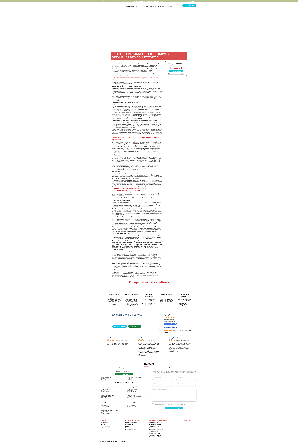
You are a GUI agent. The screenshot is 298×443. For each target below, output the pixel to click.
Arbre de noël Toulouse (155, 422)
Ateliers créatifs (162, 6)
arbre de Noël (154, 180)
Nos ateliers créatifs (130, 429)
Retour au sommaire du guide (176, 74)
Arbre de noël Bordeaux (155, 424)
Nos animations (129, 428)
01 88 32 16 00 (192, 1)
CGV (101, 428)
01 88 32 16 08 (176, 68)
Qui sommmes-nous (106, 422)
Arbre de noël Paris (154, 433)
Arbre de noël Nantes (155, 435)
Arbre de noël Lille (154, 426)
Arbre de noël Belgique (155, 437)
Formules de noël (129, 6)
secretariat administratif (170, 327)
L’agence (170, 6)
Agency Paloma (169, 315)
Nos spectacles (129, 424)
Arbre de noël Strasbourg (156, 429)
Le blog (102, 424)
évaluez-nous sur (169, 323)
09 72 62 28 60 (135, 326)
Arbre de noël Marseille (155, 431)
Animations (153, 6)
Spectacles (139, 6)
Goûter (146, 6)
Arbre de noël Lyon (154, 428)
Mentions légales (105, 426)
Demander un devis (189, 5)
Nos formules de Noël (131, 422)
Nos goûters (128, 426)
